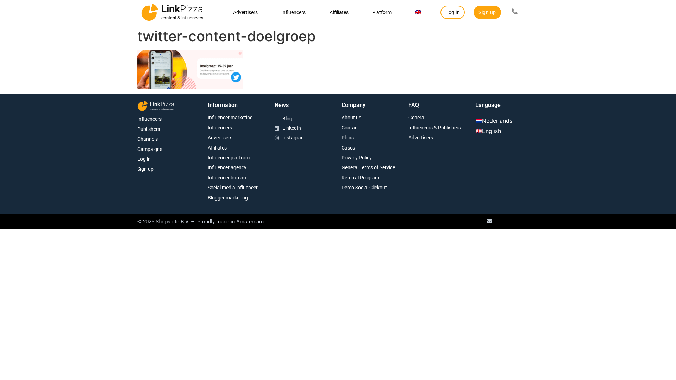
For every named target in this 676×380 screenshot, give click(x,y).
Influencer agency (227, 167)
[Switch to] (418, 12)
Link (182, 9)
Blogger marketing (228, 198)
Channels (147, 139)
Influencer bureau (227, 177)
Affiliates (339, 12)
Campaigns (149, 149)
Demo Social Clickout (364, 187)
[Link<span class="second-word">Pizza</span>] (149, 12)
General (416, 117)
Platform (382, 12)
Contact (350, 128)
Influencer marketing (230, 117)
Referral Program (360, 177)
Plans (348, 137)
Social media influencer (233, 187)
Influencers (293, 12)
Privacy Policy (357, 157)
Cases (348, 148)
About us (351, 117)
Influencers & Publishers (434, 128)
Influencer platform (229, 157)
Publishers (148, 129)
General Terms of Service (368, 167)
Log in (144, 159)
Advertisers (245, 12)
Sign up (145, 169)
